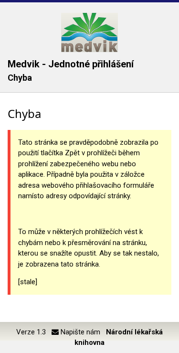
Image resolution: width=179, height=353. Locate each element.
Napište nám (79, 332)
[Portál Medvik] (89, 32)
